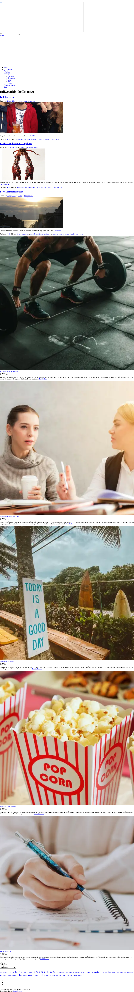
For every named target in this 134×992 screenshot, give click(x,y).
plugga (107, 972)
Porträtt (10, 83)
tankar (19, 975)
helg (25, 139)
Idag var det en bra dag (7, 661)
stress (9, 975)
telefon (25, 975)
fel (34, 971)
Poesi (5, 87)
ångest (75, 975)
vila (60, 975)
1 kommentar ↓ (28, 196)
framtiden (62, 972)
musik (96, 972)
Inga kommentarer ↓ (30, 101)
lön (92, 972)
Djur (9, 80)
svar (81, 234)
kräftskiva (44, 187)
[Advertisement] (67, 51)
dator (23, 972)
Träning (35, 975)
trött (41, 974)
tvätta (46, 975)
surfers (67, 234)
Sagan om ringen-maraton (8, 806)
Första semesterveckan (11, 191)
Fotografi (7, 73)
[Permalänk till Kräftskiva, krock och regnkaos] (23, 179)
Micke (20, 101)
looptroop (55, 234)
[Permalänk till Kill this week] (31, 132)
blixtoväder (19, 187)
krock (50, 187)
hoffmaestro (31, 139)
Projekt (6, 71)
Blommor (11, 76)
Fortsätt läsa (34, 136)
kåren (82, 972)
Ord (8, 139)
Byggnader (11, 78)
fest (38, 971)
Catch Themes (17, 991)
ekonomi (29, 972)
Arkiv (2, 962)
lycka (87, 972)
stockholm (3, 975)
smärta (121, 972)
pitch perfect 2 (39, 139)
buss (25, 187)
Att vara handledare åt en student (10, 516)
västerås (72, 234)
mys (102, 972)
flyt (47, 972)
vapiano (47, 139)
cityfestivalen (20, 234)
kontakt (71, 972)
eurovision (19, 139)
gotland (32, 234)
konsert (38, 187)
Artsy (9, 74)
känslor (77, 972)
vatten (53, 975)
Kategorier (3, 966)
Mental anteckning (5, 951)
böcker (11, 972)
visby (77, 234)
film (43, 971)
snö (125, 972)
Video (57, 975)
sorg (132, 972)
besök (2, 972)
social (129, 972)
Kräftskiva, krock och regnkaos (16, 143)
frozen (27, 234)
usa (50, 975)
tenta (30, 975)
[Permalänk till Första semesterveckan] (31, 227)
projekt (117, 972)
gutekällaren (39, 234)
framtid (55, 972)
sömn (14, 975)
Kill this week (7, 97)
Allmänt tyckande (9, 85)
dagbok (18, 972)
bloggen (6, 972)
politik (113, 972)
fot (51, 972)
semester (61, 234)
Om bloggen (8, 69)
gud (67, 972)
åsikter (80, 975)
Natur (9, 81)
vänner (64, 975)
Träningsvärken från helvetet (9, 371)
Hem (5, 67)
